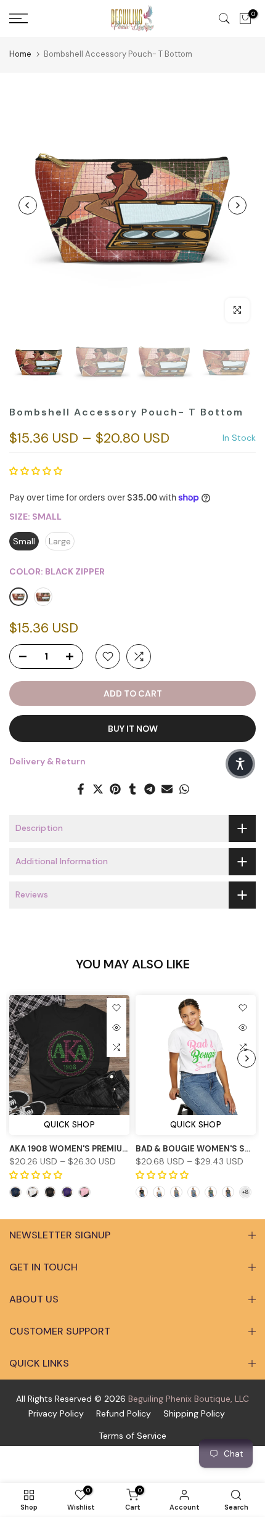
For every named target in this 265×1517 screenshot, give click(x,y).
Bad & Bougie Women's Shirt (200, 1148)
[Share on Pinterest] (115, 789)
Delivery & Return (47, 761)
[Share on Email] (167, 789)
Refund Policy (123, 1413)
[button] (35, 470)
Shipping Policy (194, 1413)
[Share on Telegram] (149, 789)
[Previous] (27, 205)
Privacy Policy (56, 1413)
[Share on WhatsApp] (184, 789)
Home (20, 54)
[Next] (237, 205)
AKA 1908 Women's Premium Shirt (82, 1148)
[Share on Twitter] (98, 789)
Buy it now (133, 728)
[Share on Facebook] (80, 789)
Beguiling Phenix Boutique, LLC (188, 1398)
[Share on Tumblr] (132, 789)
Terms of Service (132, 1435)
